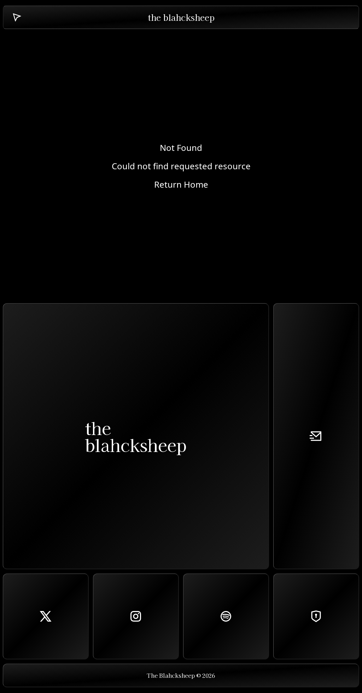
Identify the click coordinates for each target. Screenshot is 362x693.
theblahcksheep (136, 436)
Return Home (181, 184)
